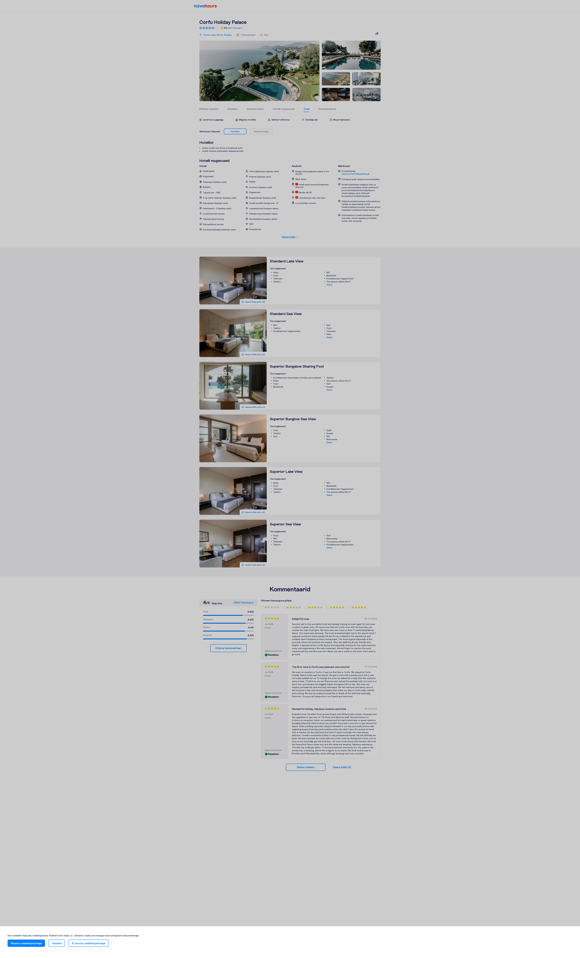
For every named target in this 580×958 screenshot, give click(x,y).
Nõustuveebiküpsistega (26, 943)
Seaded (57, 943)
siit (71, 935)
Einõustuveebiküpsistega (88, 943)
